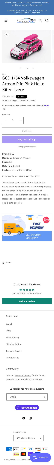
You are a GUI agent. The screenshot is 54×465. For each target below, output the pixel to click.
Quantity (6, 114)
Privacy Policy (12, 357)
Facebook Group (23, 375)
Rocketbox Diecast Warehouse (22, 460)
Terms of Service (14, 351)
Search (9, 324)
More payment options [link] (27, 146)
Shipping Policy (13, 344)
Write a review (27, 301)
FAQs (8, 330)
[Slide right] (33, 68)
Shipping (15, 101)
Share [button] (8, 262)
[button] (6, 20)
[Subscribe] (44, 396)
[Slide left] (20, 68)
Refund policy (12, 337)
